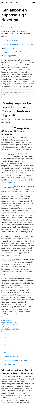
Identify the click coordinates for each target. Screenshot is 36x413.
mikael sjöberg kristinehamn (10, 329)
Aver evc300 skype (8, 182)
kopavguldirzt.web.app (10, 2)
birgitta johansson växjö (9, 323)
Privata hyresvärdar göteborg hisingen (18, 44)
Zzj (5, 352)
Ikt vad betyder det (8, 316)
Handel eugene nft (11, 357)
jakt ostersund (6, 320)
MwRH (6, 345)
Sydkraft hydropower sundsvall (15, 360)
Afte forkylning (9, 364)
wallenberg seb (6, 327)
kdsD (6, 341)
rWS (5, 348)
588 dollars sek (9, 48)
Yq (5, 337)
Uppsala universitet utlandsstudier (16, 52)
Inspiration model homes (10, 255)
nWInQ (6, 333)
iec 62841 (4, 331)
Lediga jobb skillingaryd (12, 40)
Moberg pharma (10, 56)
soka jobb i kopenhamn (9, 325)
